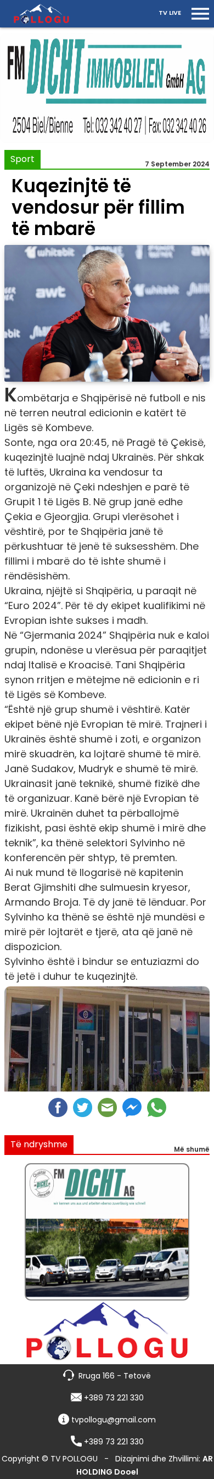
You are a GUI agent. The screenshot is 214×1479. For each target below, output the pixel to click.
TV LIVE (170, 12)
